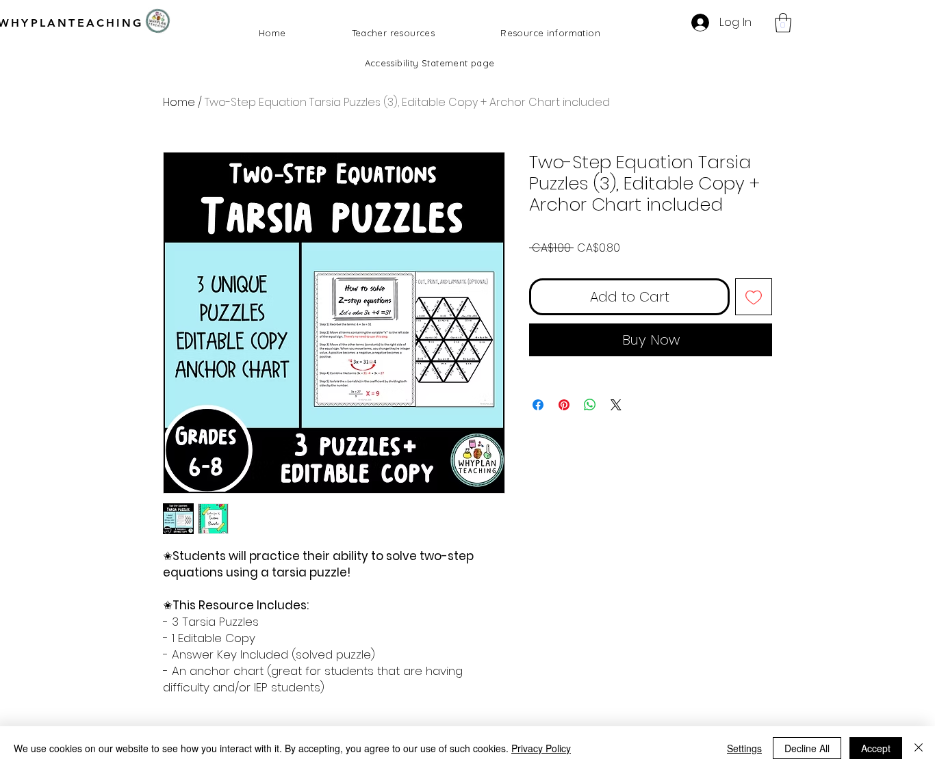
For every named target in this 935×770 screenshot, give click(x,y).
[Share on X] (616, 405)
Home (179, 102)
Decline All (807, 748)
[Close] (918, 748)
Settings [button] (744, 748)
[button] (783, 23)
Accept (876, 748)
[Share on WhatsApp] (590, 405)
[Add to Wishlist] (753, 296)
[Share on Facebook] (538, 405)
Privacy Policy (541, 748)
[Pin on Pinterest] (564, 405)
